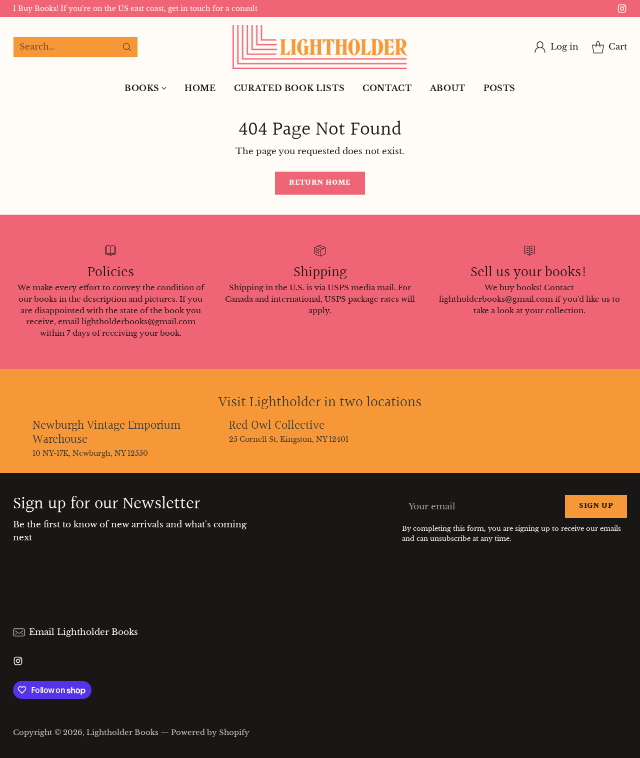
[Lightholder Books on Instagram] (622, 11)
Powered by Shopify (210, 732)
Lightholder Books (122, 732)
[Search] (127, 47)
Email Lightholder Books (83, 632)
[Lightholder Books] (320, 47)
